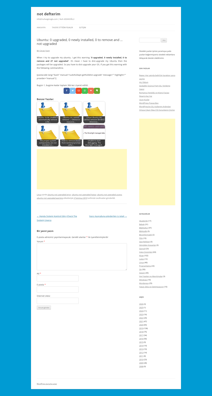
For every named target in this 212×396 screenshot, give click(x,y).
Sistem (142, 273)
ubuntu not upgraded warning (50, 198)
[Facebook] (67, 91)
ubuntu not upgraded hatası (84, 194)
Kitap (141, 255)
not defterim (48, 13)
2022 (141, 318)
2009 (141, 363)
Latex (141, 259)
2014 (141, 345)
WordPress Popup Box (148, 103)
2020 (141, 325)
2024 (141, 311)
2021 (141, 321)
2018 (141, 331)
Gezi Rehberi (144, 241)
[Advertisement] (82, 169)
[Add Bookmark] (91, 91)
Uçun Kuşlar (144, 99)
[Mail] (79, 91)
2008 (141, 366)
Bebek (142, 224)
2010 (141, 359)
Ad (39, 273)
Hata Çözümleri (145, 252)
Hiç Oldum (143, 82)
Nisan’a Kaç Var (145, 96)
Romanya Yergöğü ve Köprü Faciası (154, 92)
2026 (141, 304)
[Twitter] (73, 91)
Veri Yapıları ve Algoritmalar (151, 276)
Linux (39, 194)
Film (141, 238)
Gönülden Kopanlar (147, 245)
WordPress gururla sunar (47, 384)
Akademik (143, 221)
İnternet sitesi (43, 296)
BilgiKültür (143, 228)
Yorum (41, 241)
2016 (141, 338)
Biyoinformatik (145, 234)
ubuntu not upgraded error (59, 194)
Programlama (145, 266)
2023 (141, 314)
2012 (141, 352)
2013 (141, 349)
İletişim (82, 27)
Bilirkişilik (143, 231)
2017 (141, 335)
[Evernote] (97, 91)
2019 (141, 328)
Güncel (142, 248)
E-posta (41, 284)
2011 (141, 356)
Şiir (140, 269)
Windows (143, 279)
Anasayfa (41, 27)
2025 (141, 307)
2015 (141, 342)
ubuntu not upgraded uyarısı (109, 194)
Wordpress (144, 283)
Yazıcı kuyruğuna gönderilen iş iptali (108, 216)
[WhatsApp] (85, 91)
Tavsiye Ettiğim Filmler (62, 27)
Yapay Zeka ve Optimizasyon (151, 286)
